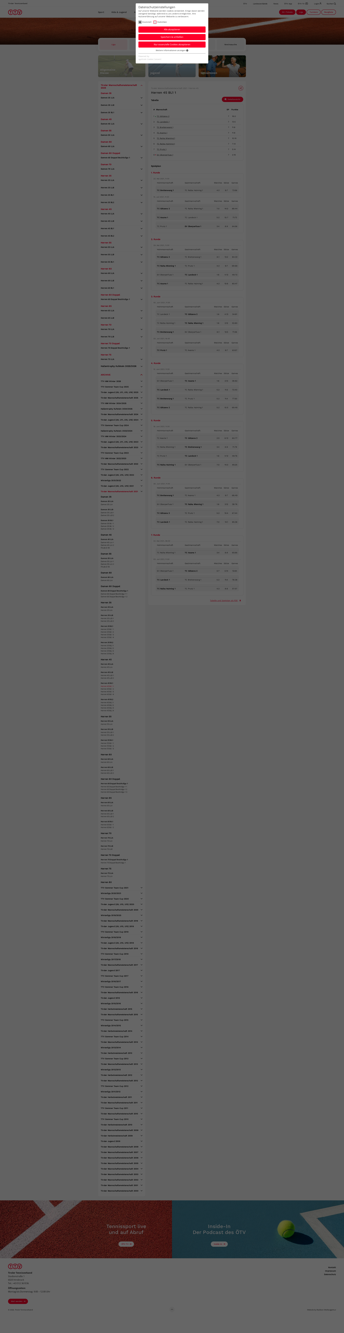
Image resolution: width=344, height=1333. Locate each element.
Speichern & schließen (172, 36)
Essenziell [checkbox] (146, 22)
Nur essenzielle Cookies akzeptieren (172, 44)
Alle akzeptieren (172, 29)
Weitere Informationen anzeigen (171, 50)
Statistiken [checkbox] (162, 22)
